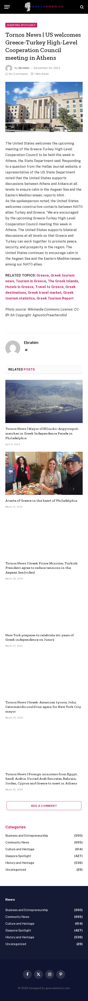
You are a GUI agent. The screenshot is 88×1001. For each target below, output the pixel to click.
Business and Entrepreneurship (26, 835)
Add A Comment (44, 805)
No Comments (18, 73)
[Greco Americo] (44, 7)
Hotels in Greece (19, 287)
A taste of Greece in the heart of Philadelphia (41, 500)
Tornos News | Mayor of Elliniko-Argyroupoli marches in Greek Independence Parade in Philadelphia (42, 433)
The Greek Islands (63, 281)
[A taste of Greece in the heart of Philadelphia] (44, 473)
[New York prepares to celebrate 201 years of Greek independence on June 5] (44, 607)
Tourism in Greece (31, 281)
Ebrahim (24, 68)
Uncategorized (15, 869)
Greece (43, 275)
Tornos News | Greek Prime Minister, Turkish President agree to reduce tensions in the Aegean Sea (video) (41, 568)
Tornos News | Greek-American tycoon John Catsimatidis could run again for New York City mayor (43, 707)
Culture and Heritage (19, 849)
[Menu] (7, 7)
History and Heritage (19, 863)
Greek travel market (45, 293)
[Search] (81, 7)
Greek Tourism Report (55, 298)
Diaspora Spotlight (21, 25)
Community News (17, 842)
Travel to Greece (49, 287)
